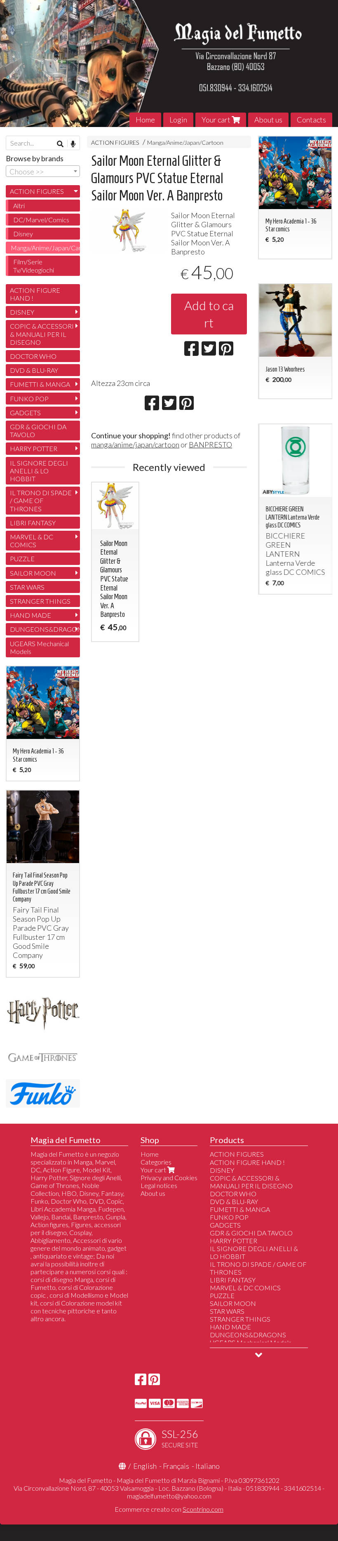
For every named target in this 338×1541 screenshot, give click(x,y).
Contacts (311, 119)
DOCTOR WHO (33, 356)
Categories (156, 1162)
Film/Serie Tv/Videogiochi (33, 265)
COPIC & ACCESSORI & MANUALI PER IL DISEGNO (42, 334)
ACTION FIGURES (115, 142)
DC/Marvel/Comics (41, 220)
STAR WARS (27, 587)
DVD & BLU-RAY (34, 370)
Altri (19, 205)
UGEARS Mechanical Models (39, 647)
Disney (23, 234)
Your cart (217, 119)
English (145, 1465)
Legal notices (159, 1185)
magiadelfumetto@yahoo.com (169, 1496)
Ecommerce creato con (169, 1509)
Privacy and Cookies (169, 1177)
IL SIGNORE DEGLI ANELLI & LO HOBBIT (39, 470)
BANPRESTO (210, 444)
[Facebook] (140, 1382)
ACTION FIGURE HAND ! (35, 294)
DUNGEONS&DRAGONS (45, 629)
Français (176, 1465)
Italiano (207, 1465)
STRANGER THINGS (40, 601)
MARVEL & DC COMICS (31, 540)
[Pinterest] (154, 1382)
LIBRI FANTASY (33, 523)
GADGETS (25, 412)
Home (145, 119)
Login (178, 119)
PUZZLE (22, 558)
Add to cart (209, 314)
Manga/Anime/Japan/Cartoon (185, 142)
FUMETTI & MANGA (40, 384)
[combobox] (43, 171)
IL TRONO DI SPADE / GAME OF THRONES (41, 500)
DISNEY (22, 312)
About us (268, 119)
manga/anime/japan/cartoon (135, 444)
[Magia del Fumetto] (169, 63)
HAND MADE (30, 615)
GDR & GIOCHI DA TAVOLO (38, 430)
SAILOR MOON (33, 573)
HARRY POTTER (33, 448)
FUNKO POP (29, 398)
